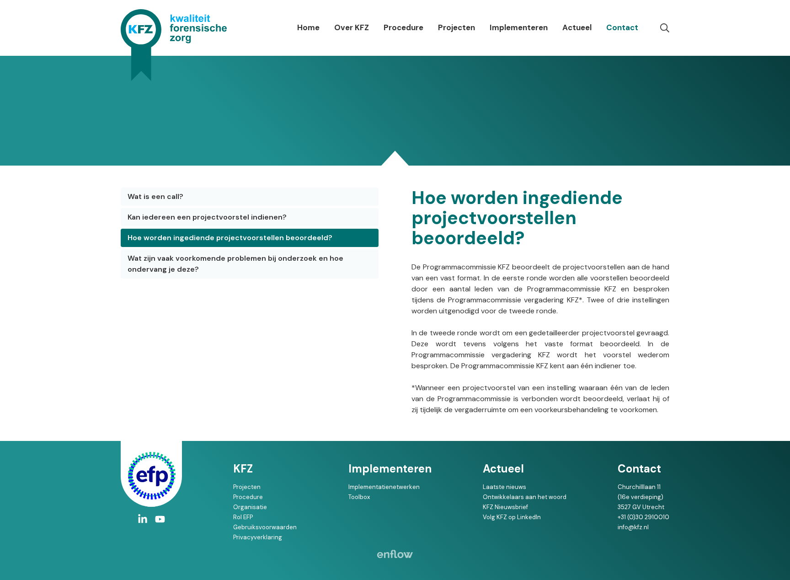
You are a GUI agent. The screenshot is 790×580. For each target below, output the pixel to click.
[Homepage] (174, 45)
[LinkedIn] (143, 519)
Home (308, 27)
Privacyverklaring (257, 537)
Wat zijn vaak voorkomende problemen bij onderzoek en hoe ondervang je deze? (235, 263)
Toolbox (359, 497)
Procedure (403, 27)
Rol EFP (243, 517)
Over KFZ (351, 27)
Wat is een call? (155, 196)
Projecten (456, 27)
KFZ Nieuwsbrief (505, 507)
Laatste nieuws (504, 487)
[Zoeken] (664, 27)
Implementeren (519, 27)
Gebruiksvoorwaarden (265, 527)
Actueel (577, 27)
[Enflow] (395, 554)
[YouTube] (160, 519)
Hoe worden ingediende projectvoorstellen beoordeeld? (230, 237)
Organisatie (250, 507)
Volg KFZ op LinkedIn (512, 517)
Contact (622, 27)
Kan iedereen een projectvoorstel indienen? (207, 217)
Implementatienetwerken (384, 487)
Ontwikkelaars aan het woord (524, 497)
